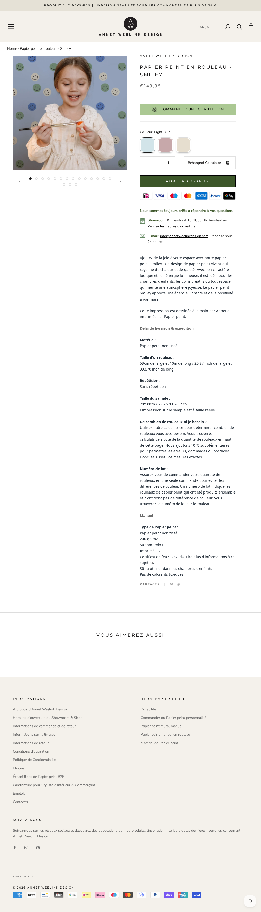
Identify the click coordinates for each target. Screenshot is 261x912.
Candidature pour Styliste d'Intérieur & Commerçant (54, 785)
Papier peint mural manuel (161, 726)
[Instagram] (26, 847)
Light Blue (147, 145)
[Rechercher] (239, 26)
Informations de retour (31, 743)
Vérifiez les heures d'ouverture (171, 226)
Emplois (19, 793)
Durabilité (148, 709)
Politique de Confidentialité (34, 759)
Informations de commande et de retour (44, 726)
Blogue (18, 768)
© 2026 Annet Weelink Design (43, 887)
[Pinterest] (178, 584)
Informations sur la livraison (35, 734)
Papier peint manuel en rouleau (165, 734)
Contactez (20, 801)
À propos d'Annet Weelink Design (40, 709)
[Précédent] (19, 181)
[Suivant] (120, 181)
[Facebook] (164, 584)
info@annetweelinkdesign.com (184, 235)
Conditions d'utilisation (31, 751)
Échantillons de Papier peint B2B (38, 776)
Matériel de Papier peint (159, 743)
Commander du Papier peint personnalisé (173, 717)
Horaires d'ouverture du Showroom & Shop (47, 717)
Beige (183, 145)
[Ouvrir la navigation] (11, 26)
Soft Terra (165, 145)
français (21, 876)
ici (151, 562)
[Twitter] (171, 584)
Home (12, 48)
